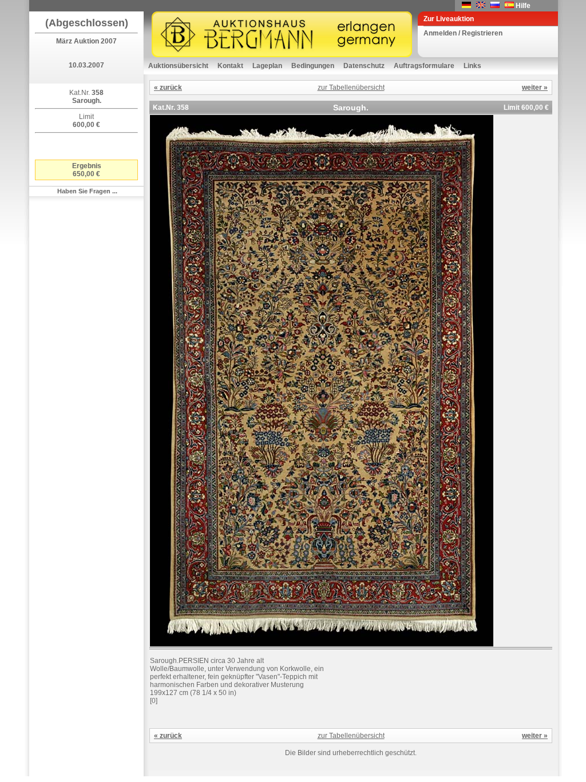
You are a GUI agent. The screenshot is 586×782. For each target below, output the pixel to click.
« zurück (168, 88)
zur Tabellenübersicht (351, 88)
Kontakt (230, 66)
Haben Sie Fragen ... (87, 191)
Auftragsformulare (424, 66)
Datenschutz (364, 66)
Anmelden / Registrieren (462, 33)
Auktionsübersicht (178, 66)
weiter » (535, 88)
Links (472, 66)
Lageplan (267, 66)
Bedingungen (312, 66)
